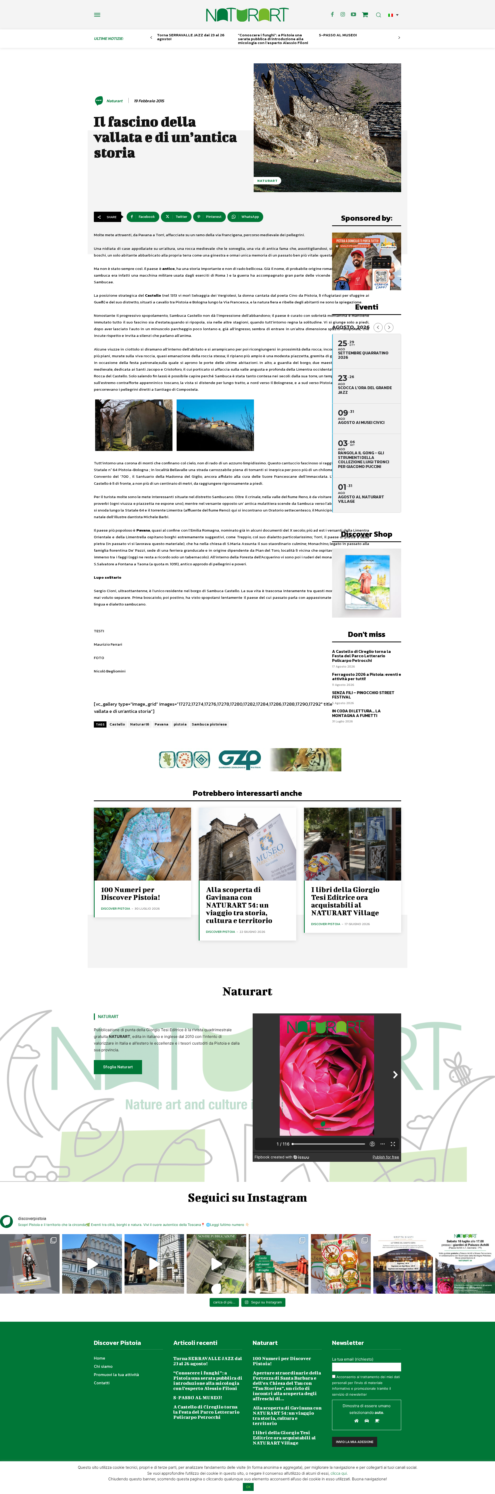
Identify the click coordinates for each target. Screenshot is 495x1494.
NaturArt (267, 180)
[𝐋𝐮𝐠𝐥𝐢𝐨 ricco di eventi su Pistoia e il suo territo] (278, 1264)
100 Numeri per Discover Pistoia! (130, 893)
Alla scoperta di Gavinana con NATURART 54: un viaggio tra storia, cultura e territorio (239, 904)
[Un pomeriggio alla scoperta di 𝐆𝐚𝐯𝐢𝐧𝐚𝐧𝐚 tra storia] (465, 1264)
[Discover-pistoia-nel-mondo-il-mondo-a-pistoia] (247, 15)
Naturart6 (140, 724)
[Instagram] (343, 15)
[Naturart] (100, 101)
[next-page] (399, 38)
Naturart (114, 100)
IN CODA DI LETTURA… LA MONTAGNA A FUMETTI (356, 713)
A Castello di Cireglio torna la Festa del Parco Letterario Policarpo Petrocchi (361, 655)
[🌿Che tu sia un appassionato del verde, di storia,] (216, 1264)
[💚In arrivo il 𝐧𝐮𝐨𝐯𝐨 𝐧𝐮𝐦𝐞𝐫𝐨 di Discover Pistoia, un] (30, 1264)
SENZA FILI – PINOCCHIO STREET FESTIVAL (363, 694)
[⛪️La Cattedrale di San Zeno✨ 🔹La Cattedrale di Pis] (92, 1264)
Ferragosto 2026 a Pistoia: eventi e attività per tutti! (366, 676)
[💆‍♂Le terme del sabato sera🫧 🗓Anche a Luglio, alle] (403, 1264)
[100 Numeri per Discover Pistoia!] (142, 844)
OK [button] (248, 1487)
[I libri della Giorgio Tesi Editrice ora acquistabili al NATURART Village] (352, 844)
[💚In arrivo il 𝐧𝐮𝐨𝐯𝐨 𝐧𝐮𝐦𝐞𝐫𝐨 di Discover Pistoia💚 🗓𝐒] (340, 1264)
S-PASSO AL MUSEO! (338, 35)
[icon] (365, 15)
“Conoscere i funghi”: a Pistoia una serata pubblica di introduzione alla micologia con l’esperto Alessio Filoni (273, 39)
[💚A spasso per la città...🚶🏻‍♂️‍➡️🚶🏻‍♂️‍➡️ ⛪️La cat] (154, 1264)
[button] (393, 15)
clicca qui (339, 1473)
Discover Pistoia (115, 908)
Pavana (162, 724)
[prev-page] (151, 38)
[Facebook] (332, 15)
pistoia (180, 724)
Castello (117, 724)
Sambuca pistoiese (209, 724)
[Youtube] (353, 15)
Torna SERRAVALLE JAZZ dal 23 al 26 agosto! (191, 37)
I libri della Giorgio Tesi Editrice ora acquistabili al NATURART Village (345, 901)
